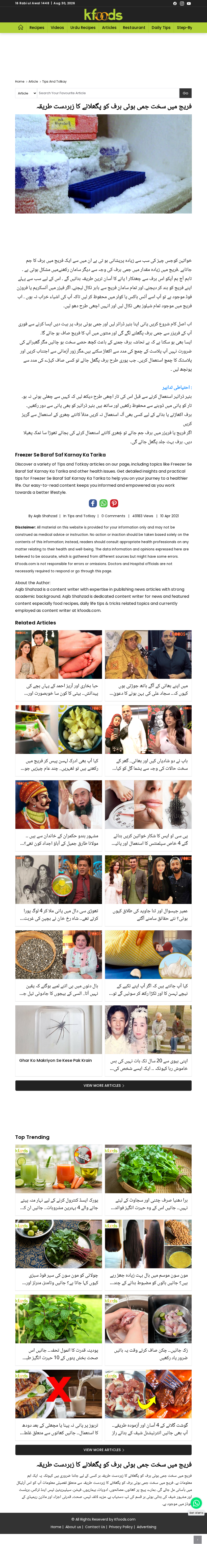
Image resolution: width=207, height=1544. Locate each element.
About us (73, 1526)
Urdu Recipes (83, 27)
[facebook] (174, 3)
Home (56, 1526)
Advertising (146, 1526)
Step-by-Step (190, 27)
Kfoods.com (125, 1519)
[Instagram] (182, 3)
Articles (109, 27)
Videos (57, 27)
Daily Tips (161, 27)
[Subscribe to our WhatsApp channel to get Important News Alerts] (196, 1503)
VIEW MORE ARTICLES (102, 1085)
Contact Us (95, 1526)
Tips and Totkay (81, 515)
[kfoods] (103, 14)
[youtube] (188, 3)
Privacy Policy (121, 1526)
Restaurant (134, 27)
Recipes (37, 27)
